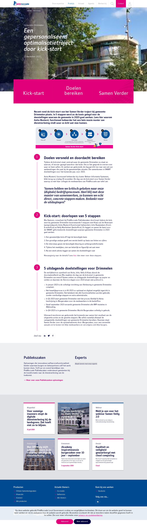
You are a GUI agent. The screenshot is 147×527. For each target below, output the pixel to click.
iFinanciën (19, 494)
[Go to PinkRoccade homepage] (21, 3)
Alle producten (21, 501)
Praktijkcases (37, 10)
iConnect (19, 498)
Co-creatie (60, 491)
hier (75, 256)
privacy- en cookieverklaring (90, 515)
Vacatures (101, 491)
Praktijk (29, 10)
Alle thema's (61, 498)
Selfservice (61, 494)
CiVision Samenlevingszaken (26, 491)
